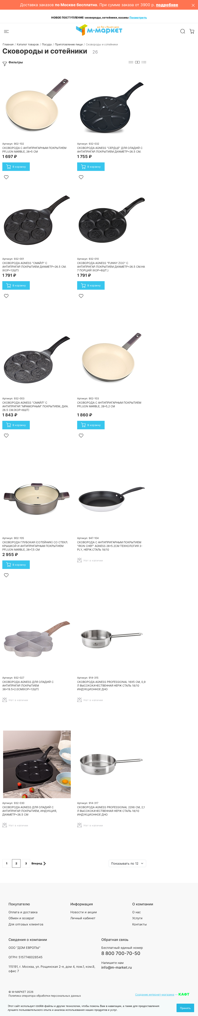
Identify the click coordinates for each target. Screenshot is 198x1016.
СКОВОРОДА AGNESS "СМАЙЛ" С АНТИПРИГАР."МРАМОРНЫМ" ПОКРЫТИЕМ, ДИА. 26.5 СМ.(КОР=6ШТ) (35, 406)
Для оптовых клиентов (26, 924)
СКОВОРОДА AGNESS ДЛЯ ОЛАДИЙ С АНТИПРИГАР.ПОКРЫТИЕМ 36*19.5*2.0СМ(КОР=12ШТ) (28, 685)
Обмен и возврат (21, 918)
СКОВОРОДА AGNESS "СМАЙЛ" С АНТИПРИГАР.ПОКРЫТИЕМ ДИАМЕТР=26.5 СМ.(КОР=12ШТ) (34, 266)
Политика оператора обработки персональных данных (45, 995)
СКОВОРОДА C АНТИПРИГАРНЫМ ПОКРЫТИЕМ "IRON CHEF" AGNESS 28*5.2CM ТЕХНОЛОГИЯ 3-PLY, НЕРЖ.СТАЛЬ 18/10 (109, 546)
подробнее (167, 5)
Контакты (139, 924)
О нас (136, 912)
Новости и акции (83, 912)
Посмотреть (138, 17)
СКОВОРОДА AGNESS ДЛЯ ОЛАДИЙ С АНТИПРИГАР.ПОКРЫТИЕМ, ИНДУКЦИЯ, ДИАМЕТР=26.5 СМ (29, 811)
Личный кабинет (83, 918)
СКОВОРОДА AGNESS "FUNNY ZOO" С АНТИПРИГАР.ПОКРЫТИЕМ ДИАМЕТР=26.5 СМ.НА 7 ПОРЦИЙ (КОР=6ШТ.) (111, 266)
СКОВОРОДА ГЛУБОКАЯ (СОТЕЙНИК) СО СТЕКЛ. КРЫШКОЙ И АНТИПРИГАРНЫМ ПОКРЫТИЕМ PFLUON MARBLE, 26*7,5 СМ (35, 546)
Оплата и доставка (23, 912)
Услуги (137, 918)
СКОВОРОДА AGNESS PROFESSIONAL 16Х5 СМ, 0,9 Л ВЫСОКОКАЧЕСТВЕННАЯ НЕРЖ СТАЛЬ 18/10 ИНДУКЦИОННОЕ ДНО (111, 685)
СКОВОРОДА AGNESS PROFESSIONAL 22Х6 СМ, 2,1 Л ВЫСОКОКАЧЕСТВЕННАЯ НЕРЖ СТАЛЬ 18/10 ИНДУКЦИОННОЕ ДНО (111, 811)
